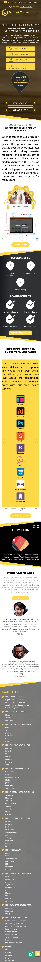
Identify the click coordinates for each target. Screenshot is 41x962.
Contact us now (20, 110)
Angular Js (9, 885)
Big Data (8, 955)
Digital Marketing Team (14, 700)
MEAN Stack (9, 824)
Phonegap (9, 867)
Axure (7, 718)
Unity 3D (8, 869)
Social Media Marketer (13, 943)
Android (8, 853)
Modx (7, 780)
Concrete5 (9, 785)
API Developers (11, 832)
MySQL (8, 914)
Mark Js (8, 898)
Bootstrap (9, 736)
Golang (8, 838)
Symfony (8, 762)
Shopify (8, 806)
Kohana (8, 756)
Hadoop (8, 952)
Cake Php (8, 748)
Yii (6, 754)
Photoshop (9, 715)
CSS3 (7, 728)
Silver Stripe (10, 788)
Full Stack (9, 835)
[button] (4, 441)
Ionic (7, 856)
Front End (9, 840)
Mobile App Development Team (17, 705)
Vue (6, 896)
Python (8, 821)
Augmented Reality (12, 858)
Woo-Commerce (11, 795)
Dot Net (8, 843)
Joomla (7, 783)
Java (6, 846)
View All (22, 598)
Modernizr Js (10, 887)
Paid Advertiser (11, 934)
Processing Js (10, 901)
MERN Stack (9, 830)
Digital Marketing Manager (15, 921)
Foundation (9, 738)
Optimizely (9, 961)
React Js (8, 877)
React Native (10, 861)
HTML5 (8, 733)
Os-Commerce (10, 803)
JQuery (7, 890)
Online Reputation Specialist (16, 926)
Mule (7, 950)
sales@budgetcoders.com (27, 2)
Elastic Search (10, 908)
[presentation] (34, 526)
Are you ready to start (20, 333)
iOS (6, 864)
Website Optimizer (12, 937)
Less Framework (11, 741)
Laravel (8, 751)
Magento (8, 798)
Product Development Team (15, 702)
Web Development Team (14, 708)
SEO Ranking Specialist (14, 923)
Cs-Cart (8, 814)
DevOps (8, 827)
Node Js (8, 882)
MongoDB (9, 911)
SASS (7, 730)
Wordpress (9, 772)
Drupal (8, 774)
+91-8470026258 (26, 7)
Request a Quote (20, 103)
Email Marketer (11, 929)
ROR (7, 958)
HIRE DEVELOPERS (20, 515)
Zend (7, 765)
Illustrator (9, 720)
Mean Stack (9, 879)
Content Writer (11, 932)
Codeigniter (9, 759)
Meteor (8, 893)
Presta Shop (9, 811)
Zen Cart (8, 801)
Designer (8, 940)
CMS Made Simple (12, 777)
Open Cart (9, 809)
